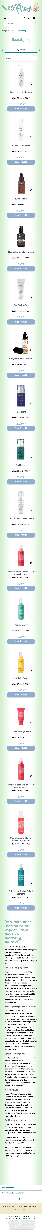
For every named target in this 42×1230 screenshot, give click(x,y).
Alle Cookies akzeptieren (21, 1227)
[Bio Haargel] (21, 449)
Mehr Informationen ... (30, 1218)
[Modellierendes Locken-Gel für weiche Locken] (21, 769)
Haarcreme (21, 411)
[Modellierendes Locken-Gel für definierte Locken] (21, 555)
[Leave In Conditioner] (21, 129)
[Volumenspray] (21, 609)
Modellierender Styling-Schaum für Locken (21, 839)
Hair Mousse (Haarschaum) (21, 518)
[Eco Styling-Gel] (21, 289)
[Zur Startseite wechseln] (21, 8)
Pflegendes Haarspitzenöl (21, 358)
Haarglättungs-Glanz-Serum (21, 252)
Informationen (8, 1187)
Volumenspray (21, 625)
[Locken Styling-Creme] (21, 715)
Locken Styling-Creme (21, 731)
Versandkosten (21, 1209)
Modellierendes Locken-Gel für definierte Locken (21, 572)
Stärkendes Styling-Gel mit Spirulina (21, 892)
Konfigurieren (27, 1222)
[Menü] (5, 18)
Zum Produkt (21, 109)
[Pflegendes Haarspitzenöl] (21, 342)
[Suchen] (36, 23)
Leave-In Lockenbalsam (21, 92)
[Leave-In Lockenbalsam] (21, 76)
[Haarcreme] (21, 396)
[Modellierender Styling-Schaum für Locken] (21, 822)
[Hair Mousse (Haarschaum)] (21, 502)
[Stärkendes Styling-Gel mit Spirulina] (21, 875)
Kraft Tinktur (21, 198)
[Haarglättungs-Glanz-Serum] (21, 236)
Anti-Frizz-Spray (21, 678)
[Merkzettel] (29, 18)
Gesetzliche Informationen (13, 1193)
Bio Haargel (21, 465)
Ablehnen (14, 1222)
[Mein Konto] (34, 18)
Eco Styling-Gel (21, 305)
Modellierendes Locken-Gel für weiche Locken (21, 785)
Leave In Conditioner (21, 145)
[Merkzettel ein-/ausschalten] (31, 84)
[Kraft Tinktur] (21, 183)
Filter (22, 50)
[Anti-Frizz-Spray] (21, 662)
